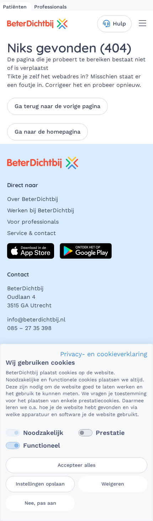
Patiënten (15, 7)
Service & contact (31, 233)
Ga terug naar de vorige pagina (57, 106)
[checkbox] (13, 432)
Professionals (50, 7)
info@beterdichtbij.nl (36, 319)
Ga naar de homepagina (47, 131)
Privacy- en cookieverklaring (103, 354)
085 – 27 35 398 (29, 328)
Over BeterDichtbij (32, 199)
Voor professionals (33, 221)
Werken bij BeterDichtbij (40, 210)
